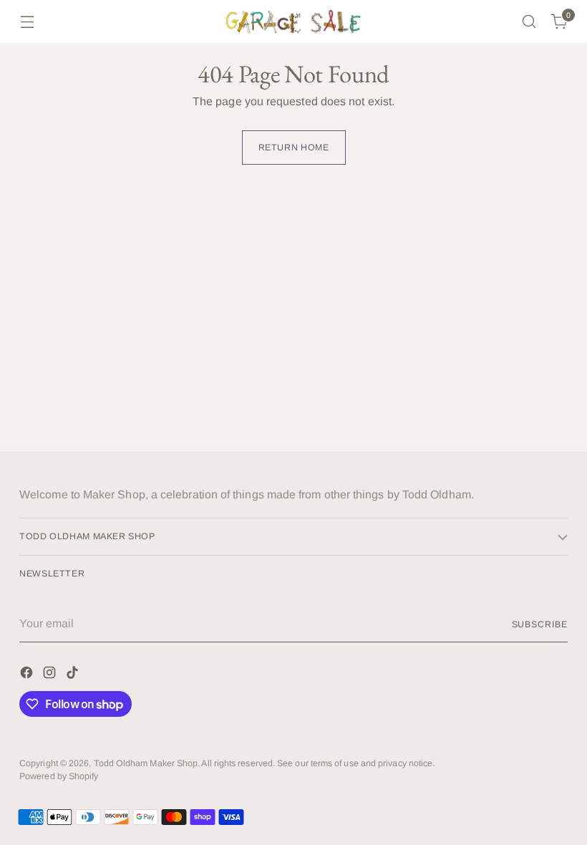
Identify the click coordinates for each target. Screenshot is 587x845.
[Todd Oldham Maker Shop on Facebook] (28, 675)
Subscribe (540, 624)
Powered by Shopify (58, 776)
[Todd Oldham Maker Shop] (293, 21)
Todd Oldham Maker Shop (146, 763)
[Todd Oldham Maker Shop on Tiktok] (73, 675)
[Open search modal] (529, 22)
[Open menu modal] (27, 22)
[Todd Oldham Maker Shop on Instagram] (50, 675)
